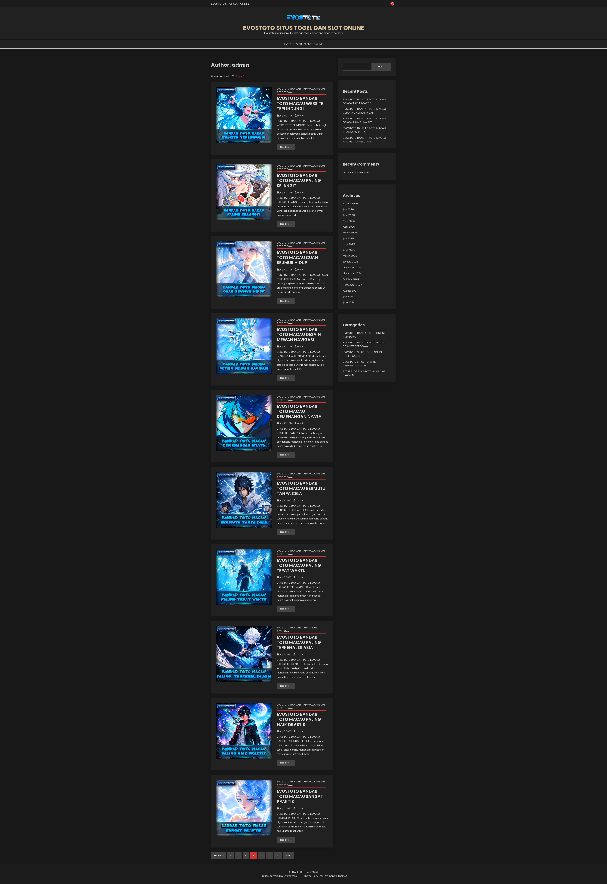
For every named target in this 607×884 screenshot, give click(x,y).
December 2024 (352, 267)
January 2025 (350, 261)
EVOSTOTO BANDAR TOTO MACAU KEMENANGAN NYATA (299, 411)
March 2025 (350, 255)
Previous (218, 855)
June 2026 (349, 215)
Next (288, 855)
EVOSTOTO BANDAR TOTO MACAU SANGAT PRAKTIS (300, 796)
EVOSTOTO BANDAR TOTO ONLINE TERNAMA (297, 629)
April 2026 (349, 226)
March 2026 (350, 232)
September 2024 (352, 284)
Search (381, 66)
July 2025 (348, 238)
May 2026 (349, 221)
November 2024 (352, 273)
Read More (286, 146)
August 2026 (350, 203)
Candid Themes (338, 875)
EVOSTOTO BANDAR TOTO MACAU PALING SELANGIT (299, 181)
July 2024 (348, 296)
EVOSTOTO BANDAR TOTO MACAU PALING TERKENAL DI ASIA (299, 642)
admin (300, 115)
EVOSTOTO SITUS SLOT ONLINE (230, 3)
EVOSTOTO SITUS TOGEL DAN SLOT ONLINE (303, 28)
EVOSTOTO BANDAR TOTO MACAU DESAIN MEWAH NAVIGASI (299, 335)
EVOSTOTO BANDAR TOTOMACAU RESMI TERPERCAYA (301, 90)
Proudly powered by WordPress (279, 875)
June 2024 (349, 302)
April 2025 (349, 250)
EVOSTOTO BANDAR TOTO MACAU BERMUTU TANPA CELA (301, 488)
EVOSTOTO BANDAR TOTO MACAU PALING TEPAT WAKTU (299, 565)
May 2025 (349, 244)
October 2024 (351, 279)
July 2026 (348, 209)
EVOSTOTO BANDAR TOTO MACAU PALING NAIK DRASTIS (299, 719)
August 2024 (350, 290)
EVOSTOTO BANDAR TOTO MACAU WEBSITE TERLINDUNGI (300, 104)
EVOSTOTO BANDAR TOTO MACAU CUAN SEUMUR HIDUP (297, 258)
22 (277, 855)
